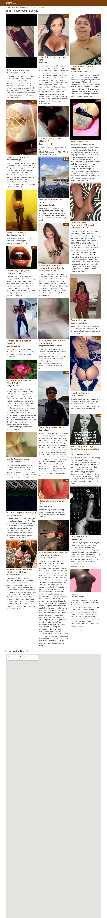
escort (74, 594)
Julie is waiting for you (18, 70)
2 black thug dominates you (21, 512)
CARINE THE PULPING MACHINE (50, 140)
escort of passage (16, 232)
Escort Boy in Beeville (50, 427)
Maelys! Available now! (18, 459)
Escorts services (12, 7)
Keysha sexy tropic (81, 141)
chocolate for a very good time (52, 58)
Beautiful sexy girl (80, 393)
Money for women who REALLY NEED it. (19, 381)
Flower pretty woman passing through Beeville (51, 266)
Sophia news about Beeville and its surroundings (53, 553)
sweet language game (18, 270)
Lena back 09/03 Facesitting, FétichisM (82, 223)
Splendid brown (79, 320)
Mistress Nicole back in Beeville (19, 342)
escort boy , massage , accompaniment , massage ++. (85, 449)
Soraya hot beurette (17, 157)
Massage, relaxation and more (51, 502)
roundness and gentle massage (82, 67)
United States (25, 7)
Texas (34, 7)
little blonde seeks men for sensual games (52, 341)
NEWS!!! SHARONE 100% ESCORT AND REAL (19, 570)
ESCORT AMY (11, 3)
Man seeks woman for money (50, 201)
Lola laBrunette (79, 536)
